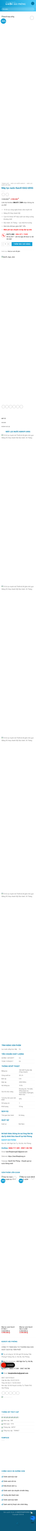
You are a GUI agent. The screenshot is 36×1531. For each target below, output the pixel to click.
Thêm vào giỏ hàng (22, 244)
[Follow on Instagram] (7, 1393)
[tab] (18, 419)
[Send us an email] (14, 1393)
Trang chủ (5, 183)
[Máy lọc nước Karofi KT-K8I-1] (9, 1250)
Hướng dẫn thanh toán (11, 1495)
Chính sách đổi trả (10, 1481)
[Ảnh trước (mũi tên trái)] (2, 1528)
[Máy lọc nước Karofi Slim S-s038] (27, 1250)
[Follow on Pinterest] (17, 1393)
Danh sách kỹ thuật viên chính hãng (16, 1504)
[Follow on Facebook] (3, 1393)
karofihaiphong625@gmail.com (16, 1152)
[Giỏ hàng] (32, 3)
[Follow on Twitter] (10, 1393)
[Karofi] (16, 330)
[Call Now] (3, 1365)
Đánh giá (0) (6, 426)
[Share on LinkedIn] (21, 406)
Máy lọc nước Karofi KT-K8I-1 (8, 1328)
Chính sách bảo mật (10, 1477)
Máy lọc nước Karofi (18, 183)
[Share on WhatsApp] (3, 406)
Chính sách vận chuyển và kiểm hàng (16, 1490)
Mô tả (4, 418)
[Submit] (32, 9)
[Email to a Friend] (14, 406)
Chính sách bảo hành (11, 1500)
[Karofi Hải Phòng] (17, 3)
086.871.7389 (18, 202)
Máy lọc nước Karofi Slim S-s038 (25, 1328)
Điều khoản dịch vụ (10, 1486)
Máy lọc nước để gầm (14, 251)
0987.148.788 (25, 1369)
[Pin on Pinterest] (17, 406)
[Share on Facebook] (7, 406)
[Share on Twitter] (10, 406)
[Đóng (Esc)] (2, 1519)
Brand (4, 422)
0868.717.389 (14, 1369)
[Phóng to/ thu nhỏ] (8, 1519)
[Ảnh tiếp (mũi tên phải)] (8, 1528)
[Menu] (3, 3)
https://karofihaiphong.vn (16, 1156)
